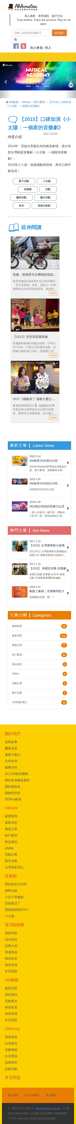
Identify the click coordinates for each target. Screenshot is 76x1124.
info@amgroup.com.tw (47, 1108)
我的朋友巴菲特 (16, 884)
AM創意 (13, 102)
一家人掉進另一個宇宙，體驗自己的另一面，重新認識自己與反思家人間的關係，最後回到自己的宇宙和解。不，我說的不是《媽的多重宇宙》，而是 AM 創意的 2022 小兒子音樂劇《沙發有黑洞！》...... (48, 514)
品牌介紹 (11, 945)
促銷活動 (11, 1069)
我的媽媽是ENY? (17, 909)
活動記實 (17, 683)
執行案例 (39, 102)
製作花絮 (17, 692)
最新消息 (17, 635)
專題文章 (17, 645)
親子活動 (24, 181)
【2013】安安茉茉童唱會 (30, 336)
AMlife (15, 673)
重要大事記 (12, 754)
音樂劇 (28, 189)
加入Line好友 (32, 1095)
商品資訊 (17, 664)
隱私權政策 (12, 786)
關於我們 (12, 734)
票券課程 (11, 1037)
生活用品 (11, 1056)
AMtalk (26, 102)
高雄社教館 (44, 205)
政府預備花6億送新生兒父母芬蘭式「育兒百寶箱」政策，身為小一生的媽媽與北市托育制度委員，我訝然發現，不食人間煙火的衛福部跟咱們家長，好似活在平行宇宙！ (35, 289)
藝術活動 (21, 197)
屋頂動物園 (14, 925)
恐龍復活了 (12, 903)
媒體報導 (17, 626)
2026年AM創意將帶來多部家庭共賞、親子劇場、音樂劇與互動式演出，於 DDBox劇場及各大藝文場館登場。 (48, 468)
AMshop (12, 1029)
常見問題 (11, 971)
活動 (47, 189)
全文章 (59, 32)
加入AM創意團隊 (16, 773)
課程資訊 (11, 994)
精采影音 (11, 958)
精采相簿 (11, 965)
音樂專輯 (11, 1049)
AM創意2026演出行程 (43, 460)
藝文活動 (45, 197)
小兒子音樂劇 (14, 897)
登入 (48, 47)
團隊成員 (11, 748)
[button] (5, 80)
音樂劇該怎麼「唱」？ (42, 597)
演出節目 (11, 939)
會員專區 (51, 1095)
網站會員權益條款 (17, 780)
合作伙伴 (11, 761)
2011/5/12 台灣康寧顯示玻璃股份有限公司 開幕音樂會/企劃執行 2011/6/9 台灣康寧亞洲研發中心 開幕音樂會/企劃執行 (48, 553)
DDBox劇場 (13, 799)
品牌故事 (11, 742)
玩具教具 (11, 1043)
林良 (21, 205)
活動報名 (11, 1001)
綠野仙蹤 (11, 890)
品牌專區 (11, 1062)
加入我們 (13, 1095)
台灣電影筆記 (19, 702)
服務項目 (11, 767)
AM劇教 (12, 980)
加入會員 (36, 47)
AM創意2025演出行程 (43, 483)
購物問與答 (12, 793)
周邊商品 (11, 952)
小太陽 (46, 181)
